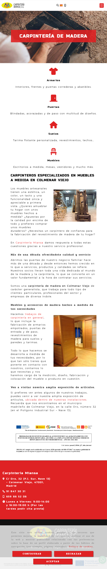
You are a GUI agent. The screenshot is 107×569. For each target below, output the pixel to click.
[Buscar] (58, 5)
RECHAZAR (73, 554)
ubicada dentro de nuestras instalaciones (56, 399)
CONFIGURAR (32, 554)
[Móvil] (65, 5)
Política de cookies (81, 546)
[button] (102, 5)
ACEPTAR (52, 561)
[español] (61, 5)
